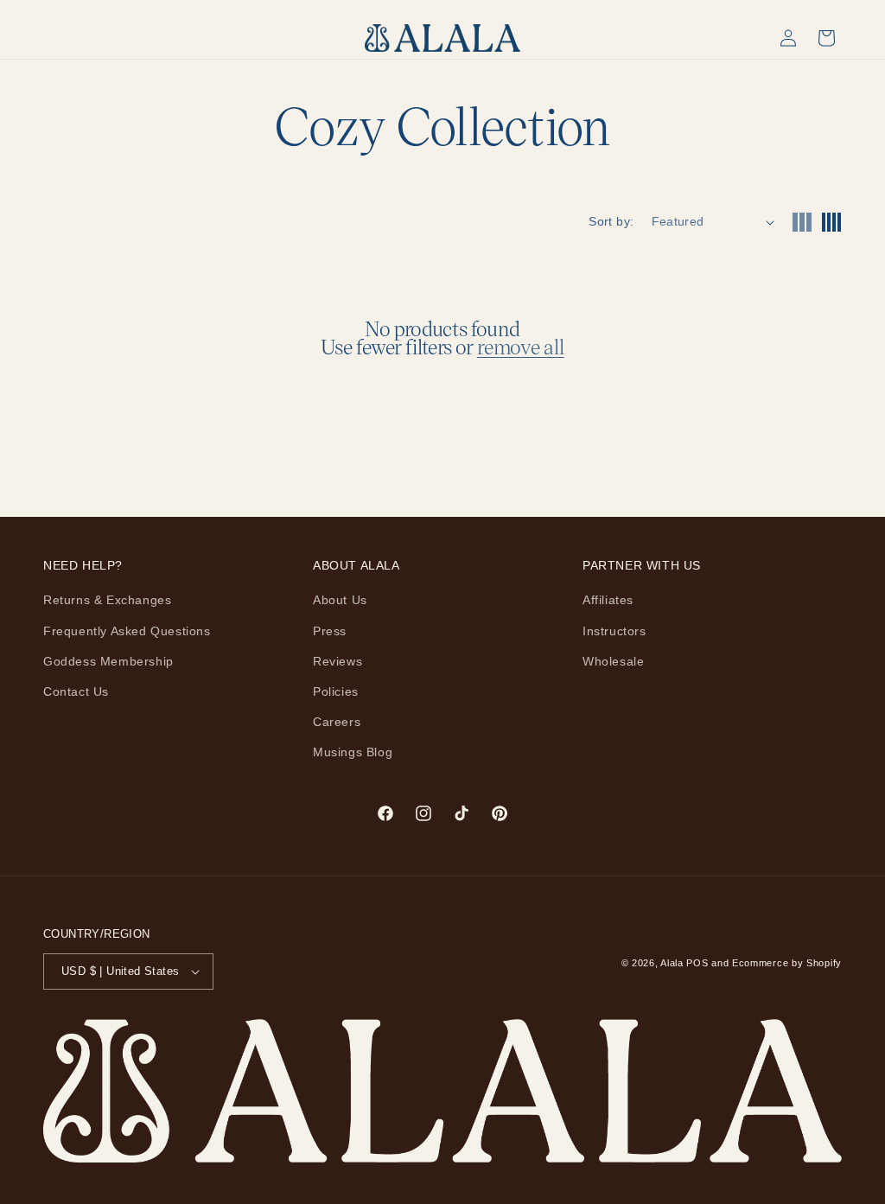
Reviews (337, 661)
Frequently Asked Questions (127, 631)
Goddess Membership (108, 661)
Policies (336, 691)
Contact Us (76, 691)
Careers (336, 722)
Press (330, 631)
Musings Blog (352, 752)
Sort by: (611, 221)
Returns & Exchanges (107, 600)
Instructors (614, 631)
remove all (520, 346)
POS (697, 963)
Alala (672, 963)
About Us (340, 600)
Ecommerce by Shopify (787, 963)
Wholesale (613, 661)
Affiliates (608, 600)
